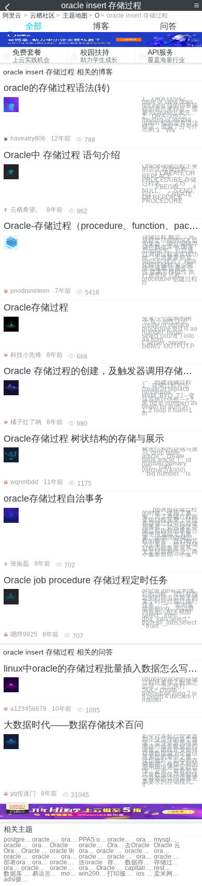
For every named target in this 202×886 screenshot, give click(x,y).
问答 (168, 26)
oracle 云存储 (145, 840)
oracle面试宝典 (64, 868)
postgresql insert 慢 (18, 840)
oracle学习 (18, 857)
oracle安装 (87, 851)
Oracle (59, 845)
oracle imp (12, 868)
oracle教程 (93, 845)
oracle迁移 (41, 862)
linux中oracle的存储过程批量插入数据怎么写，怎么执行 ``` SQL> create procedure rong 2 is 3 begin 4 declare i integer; (170, 689)
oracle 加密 (168, 857)
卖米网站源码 (168, 874)
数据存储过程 (139, 862)
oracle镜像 (145, 857)
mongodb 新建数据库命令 (70, 874)
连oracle (91, 862)
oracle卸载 (139, 851)
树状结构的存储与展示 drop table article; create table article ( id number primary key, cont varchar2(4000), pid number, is (170, 461)
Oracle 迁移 (116, 845)
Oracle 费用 (35, 851)
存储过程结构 (168, 862)
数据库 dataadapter (18, 874)
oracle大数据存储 (41, 845)
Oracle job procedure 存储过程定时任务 (86, 580)
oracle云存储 (121, 840)
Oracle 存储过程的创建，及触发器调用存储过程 (102, 371)
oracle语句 (70, 857)
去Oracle (137, 845)
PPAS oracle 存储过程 (93, 840)
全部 (33, 26)
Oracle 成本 (12, 851)
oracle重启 (64, 862)
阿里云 (12, 15)
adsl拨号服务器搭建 (18, 879)
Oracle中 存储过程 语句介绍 (62, 155)
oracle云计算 (87, 868)
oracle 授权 (121, 857)
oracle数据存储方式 (18, 845)
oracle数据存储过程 (70, 840)
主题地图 (75, 15)
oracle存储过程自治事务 (54, 498)
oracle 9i (62, 851)
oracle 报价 (93, 857)
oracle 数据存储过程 (46, 840)
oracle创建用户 (35, 868)
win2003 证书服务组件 (93, 874)
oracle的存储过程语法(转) (57, 88)
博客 (101, 26)
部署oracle (18, 862)
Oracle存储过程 (36, 307)
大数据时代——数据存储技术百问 (73, 725)
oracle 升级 (110, 851)
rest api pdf (162, 868)
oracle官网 (162, 851)
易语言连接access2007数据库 (46, 874)
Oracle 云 (167, 845)
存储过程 (116, 862)
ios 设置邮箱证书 (145, 874)
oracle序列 (46, 857)
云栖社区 (42, 15)
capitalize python (139, 868)
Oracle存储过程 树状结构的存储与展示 (84, 438)
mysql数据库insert (168, 840)
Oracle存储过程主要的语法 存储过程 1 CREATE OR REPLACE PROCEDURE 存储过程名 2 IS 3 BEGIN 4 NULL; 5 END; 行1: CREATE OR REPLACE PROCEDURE (170, 183)
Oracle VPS (110, 868)
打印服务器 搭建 (121, 874)
